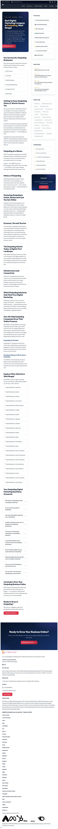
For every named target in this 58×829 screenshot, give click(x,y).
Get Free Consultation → (29, 642)
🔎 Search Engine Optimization (42, 20)
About (45, 6)
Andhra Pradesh (5, 715)
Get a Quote (7, 694)
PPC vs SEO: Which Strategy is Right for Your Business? (44, 82)
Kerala (3, 744)
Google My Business (38, 130)
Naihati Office (30, 681)
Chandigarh (4, 793)
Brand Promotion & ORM (38, 673)
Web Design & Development (15, 673)
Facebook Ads (37, 117)
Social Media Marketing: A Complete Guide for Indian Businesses (43, 76)
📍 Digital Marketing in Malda (11, 437)
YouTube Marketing (38, 120)
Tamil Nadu (4, 774)
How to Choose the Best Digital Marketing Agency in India (42, 89)
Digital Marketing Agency (47, 103)
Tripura (3, 780)
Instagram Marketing (46, 117)
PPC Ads (36, 106)
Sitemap (37, 681)
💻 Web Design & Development (42, 37)
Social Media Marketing (23, 671)
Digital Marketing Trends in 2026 (42, 69)
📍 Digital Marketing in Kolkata (12, 432)
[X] (55, 2)
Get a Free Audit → (9, 46)
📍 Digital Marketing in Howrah (12, 414)
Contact (51, 6)
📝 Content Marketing (40, 42)
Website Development (38, 109)
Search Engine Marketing (39, 133)
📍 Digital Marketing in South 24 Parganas (14, 477)
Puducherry (4, 810)
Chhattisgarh (5, 725)
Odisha (3, 763)
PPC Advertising (44, 671)
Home (23, 6)
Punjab (3, 766)
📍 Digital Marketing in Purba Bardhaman (14, 464)
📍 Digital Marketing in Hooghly (12, 410)
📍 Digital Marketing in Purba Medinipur (14, 468)
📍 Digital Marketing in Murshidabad (13, 441)
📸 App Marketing (39, 55)
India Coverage (38, 6)
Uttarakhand (5, 785)
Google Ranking (37, 111)
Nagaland (4, 761)
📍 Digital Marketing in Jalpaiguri (12, 419)
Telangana (4, 777)
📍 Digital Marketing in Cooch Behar (13, 401)
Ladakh (3, 804)
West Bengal (14, 17)
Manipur (4, 753)
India (10, 17)
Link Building (36, 125)
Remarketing (49, 133)
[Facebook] (50, 2)
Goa (3, 728)
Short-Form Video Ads (41, 153)
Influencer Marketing (46, 128)
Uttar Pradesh (5, 782)
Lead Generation (49, 109)
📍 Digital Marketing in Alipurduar (12, 387)
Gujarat (4, 731)
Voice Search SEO (40, 149)
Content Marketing (27, 673)
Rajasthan (4, 769)
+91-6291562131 (6, 2)
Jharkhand (4, 739)
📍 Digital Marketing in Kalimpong (13, 428)
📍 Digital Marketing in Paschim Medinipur (15, 459)
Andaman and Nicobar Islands (8, 791)
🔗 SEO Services (8, 71)
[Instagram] (52, 2)
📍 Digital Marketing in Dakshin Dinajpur (14, 405)
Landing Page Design (38, 136)
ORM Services (45, 111)
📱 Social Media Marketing (41, 24)
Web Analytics (49, 122)
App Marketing (11, 675)
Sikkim (3, 772)
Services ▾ (29, 6)
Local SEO (36, 114)
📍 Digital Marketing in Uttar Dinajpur (13, 482)
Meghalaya (4, 755)
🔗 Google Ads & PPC (10, 89)
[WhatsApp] (1, 827)
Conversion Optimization (39, 122)
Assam (3, 720)
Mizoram (4, 758)
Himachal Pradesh (6, 736)
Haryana (4, 734)
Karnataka (4, 742)
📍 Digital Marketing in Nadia (11, 446)
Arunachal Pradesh (6, 717)
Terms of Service (10, 825)
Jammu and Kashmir (6, 802)
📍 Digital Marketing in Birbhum (12, 396)
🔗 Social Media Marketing (11, 84)
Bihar (3, 723)
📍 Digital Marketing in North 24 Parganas (14, 450)
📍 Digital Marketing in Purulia (12, 473)
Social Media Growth (44, 106)
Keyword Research (45, 125)
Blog (12, 681)
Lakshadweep (5, 807)
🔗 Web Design (8, 93)
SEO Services (37, 103)
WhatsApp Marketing (41, 165)
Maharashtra (5, 750)
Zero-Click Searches (40, 169)
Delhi (3, 799)
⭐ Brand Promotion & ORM (41, 46)
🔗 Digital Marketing (9, 80)
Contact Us (44, 187)
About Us (8, 681)
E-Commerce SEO (48, 120)
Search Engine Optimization (9, 671)
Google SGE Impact (40, 161)
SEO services (12, 232)
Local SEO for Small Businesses (43, 157)
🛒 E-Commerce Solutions (41, 50)
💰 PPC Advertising (39, 29)
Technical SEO (37, 128)
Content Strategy (44, 114)
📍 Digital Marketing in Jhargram (12, 423)
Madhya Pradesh (5, 747)
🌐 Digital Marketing (39, 33)
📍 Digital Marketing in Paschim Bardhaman (15, 455)
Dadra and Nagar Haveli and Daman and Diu (11, 796)
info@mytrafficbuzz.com (17, 2)
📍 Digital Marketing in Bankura (12, 392)
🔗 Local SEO (8, 75)
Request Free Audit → (11, 613)
